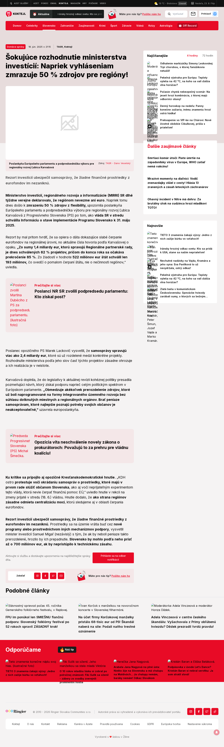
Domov (17, 25)
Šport (113, 25)
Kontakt (45, 724)
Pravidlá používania (111, 724)
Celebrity (32, 25)
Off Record (190, 25)
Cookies (135, 724)
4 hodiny (192, 55)
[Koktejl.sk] (16, 14)
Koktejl (16, 724)
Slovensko (49, 25)
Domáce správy (15, 47)
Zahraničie (67, 25)
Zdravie (126, 25)
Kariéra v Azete (83, 724)
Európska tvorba (170, 724)
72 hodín (207, 55)
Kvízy (151, 25)
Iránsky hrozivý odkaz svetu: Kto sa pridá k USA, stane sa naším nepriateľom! (79, 14)
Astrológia (166, 25)
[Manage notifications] (216, 732)
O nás (30, 724)
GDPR (150, 724)
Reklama (62, 724)
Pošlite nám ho (151, 14)
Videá (140, 25)
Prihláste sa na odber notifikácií (113, 557)
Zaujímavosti (86, 25)
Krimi (102, 25)
